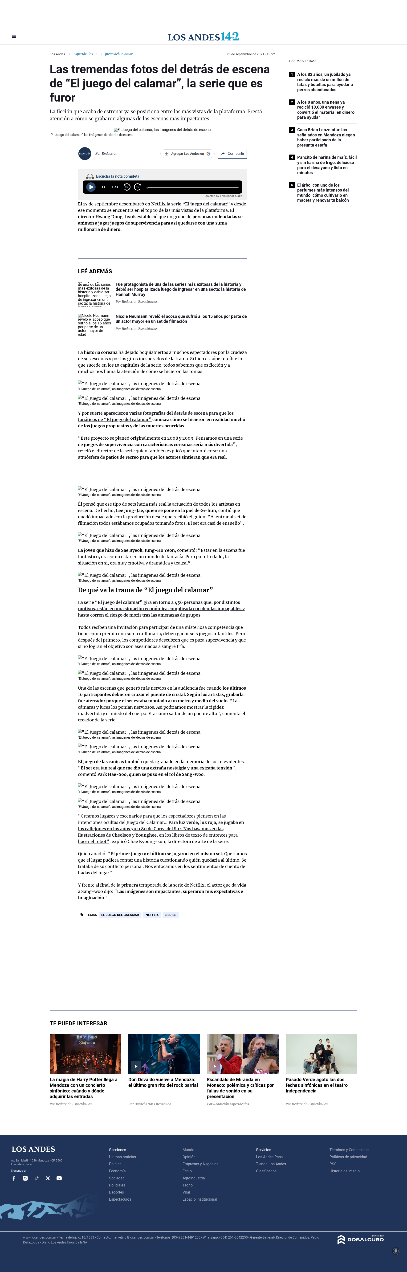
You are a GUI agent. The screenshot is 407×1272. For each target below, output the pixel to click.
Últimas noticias (122, 1157)
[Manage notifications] (396, 1251)
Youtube (59, 1178)
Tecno (188, 1185)
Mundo (188, 1150)
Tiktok (36, 1178)
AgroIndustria (194, 1178)
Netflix (152, 915)
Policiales (117, 1185)
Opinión (189, 1157)
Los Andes (57, 54)
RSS (333, 1164)
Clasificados (266, 1171)
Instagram (25, 1178)
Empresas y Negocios (200, 1164)
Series (170, 915)
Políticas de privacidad (348, 1157)
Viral (186, 1192)
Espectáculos (83, 54)
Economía (117, 1171)
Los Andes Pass (269, 1157)
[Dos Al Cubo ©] (361, 1243)
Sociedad (117, 1178)
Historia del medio (345, 1171)
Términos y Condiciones (349, 1150)
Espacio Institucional (200, 1199)
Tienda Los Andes (271, 1164)
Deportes (116, 1192)
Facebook (14, 1178)
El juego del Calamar (120, 915)
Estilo (187, 1171)
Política (115, 1164)
